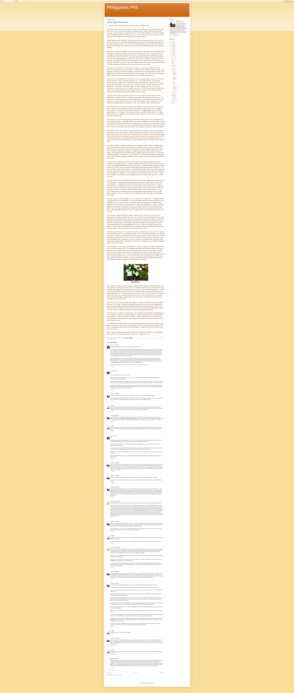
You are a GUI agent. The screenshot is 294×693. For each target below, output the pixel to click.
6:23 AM (112, 543)
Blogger (152, 683)
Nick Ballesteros (114, 501)
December (174, 57)
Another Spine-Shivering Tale (174, 73)
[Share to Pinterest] (132, 338)
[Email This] (126, 338)
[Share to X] (129, 338)
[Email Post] (124, 337)
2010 (172, 48)
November (174, 59)
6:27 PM (112, 667)
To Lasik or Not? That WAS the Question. (174, 88)
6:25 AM (112, 389)
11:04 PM (112, 645)
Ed (110, 405)
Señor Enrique (113, 345)
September (174, 65)
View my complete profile (175, 35)
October (173, 62)
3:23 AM (112, 431)
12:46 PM (112, 497)
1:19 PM (112, 579)
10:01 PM (112, 421)
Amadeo (112, 370)
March (173, 97)
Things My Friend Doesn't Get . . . (174, 79)
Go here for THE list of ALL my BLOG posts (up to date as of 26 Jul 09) (127, 14)
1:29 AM (112, 366)
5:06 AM (112, 458)
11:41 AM (112, 567)
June (173, 91)
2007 (172, 53)
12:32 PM (112, 471)
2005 (172, 103)
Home (136, 672)
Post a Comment (112, 670)
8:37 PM (112, 517)
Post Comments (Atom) (117, 674)
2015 (172, 41)
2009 (172, 50)
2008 (172, 51)
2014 (172, 42)
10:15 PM (112, 531)
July (173, 70)
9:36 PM (112, 411)
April (173, 95)
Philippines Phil (122, 7)
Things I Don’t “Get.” (173, 83)
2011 (172, 46)
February (174, 98)
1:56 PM (112, 626)
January (174, 100)
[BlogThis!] (127, 338)
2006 (172, 55)
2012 (172, 44)
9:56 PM (112, 634)
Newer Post (109, 672)
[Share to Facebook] (130, 338)
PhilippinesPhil (113, 393)
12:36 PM (112, 483)
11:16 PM (112, 654)
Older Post (162, 672)
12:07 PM (112, 401)
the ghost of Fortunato (135, 35)
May (173, 93)
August (173, 68)
